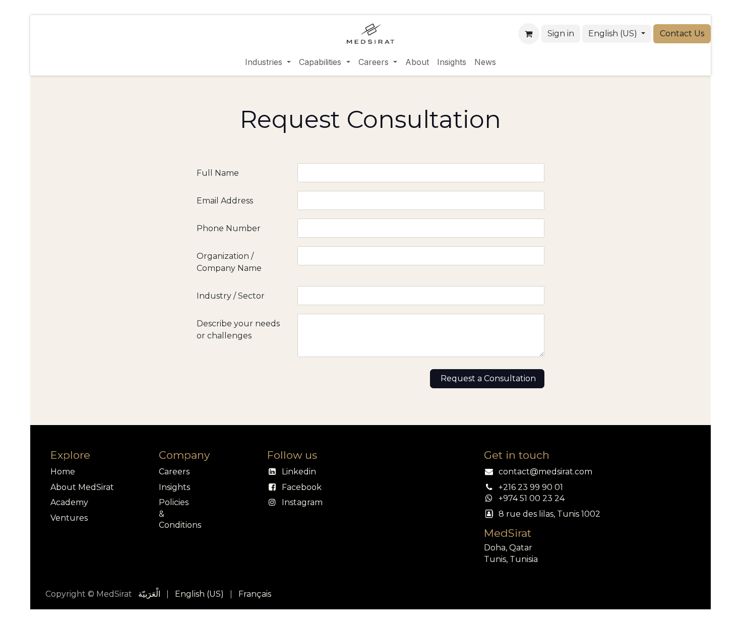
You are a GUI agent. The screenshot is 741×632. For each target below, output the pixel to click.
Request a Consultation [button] (487, 378)
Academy (69, 502)
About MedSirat (82, 487)
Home (62, 471)
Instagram (302, 502)
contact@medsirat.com (545, 471)
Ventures (69, 518)
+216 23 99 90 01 (531, 487)
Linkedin (299, 471)
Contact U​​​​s (682, 33)
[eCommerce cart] (528, 33)
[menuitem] (268, 62)
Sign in (560, 33)
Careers (174, 471)
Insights (174, 487)
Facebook (302, 487)
